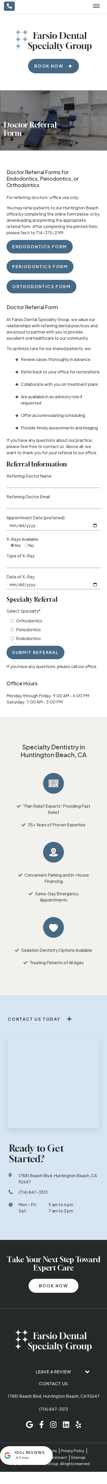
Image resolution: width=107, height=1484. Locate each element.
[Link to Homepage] (53, 1341)
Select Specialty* (23, 611)
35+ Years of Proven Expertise (56, 824)
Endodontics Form (39, 246)
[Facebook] (41, 1424)
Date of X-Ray (20, 576)
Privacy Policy (72, 1450)
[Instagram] (53, 1424)
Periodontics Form (40, 266)
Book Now (48, 66)
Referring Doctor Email (28, 496)
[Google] (29, 1424)
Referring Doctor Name (28, 476)
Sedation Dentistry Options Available (56, 950)
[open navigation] (96, 6)
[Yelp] (78, 1424)
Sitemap (78, 1457)
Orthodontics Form (41, 286)
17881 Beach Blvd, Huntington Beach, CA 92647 (53, 1396)
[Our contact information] (9, 6)
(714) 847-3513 (53, 1409)
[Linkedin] (66, 1424)
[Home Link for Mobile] (53, 40)
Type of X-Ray (20, 555)
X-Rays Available (22, 539)
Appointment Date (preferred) (35, 517)
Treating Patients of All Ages (57, 962)
